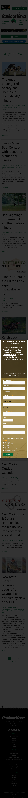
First (4, 429)
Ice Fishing (7, 442)
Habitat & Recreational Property (12, 449)
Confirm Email (6, 391)
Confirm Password (7, 408)
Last (4, 435)
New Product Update (10, 450)
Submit (8, 454)
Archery (7, 445)
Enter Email (6, 385)
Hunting (7, 447)
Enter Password (7, 401)
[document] (14, 399)
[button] (26, 342)
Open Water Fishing (9, 444)
